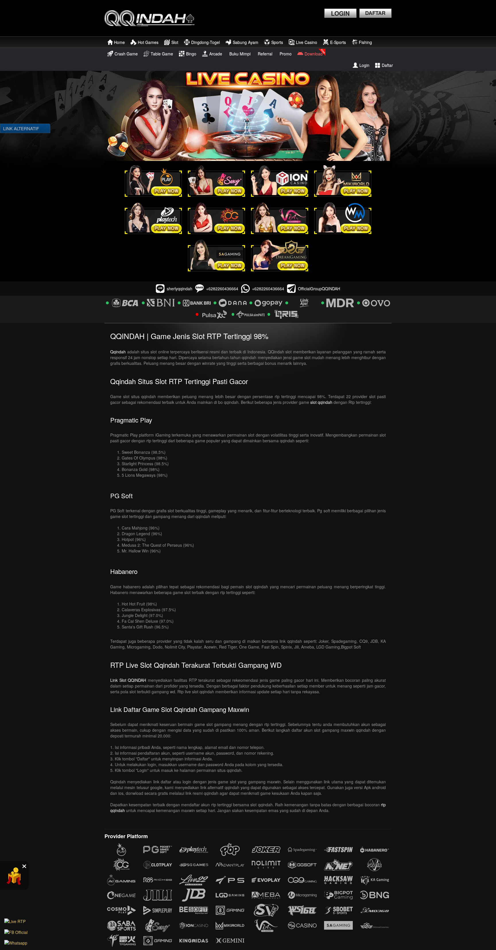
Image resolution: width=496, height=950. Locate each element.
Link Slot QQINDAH (128, 680)
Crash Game (126, 54)
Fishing (365, 42)
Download (314, 54)
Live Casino (306, 42)
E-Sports (338, 42)
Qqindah (118, 352)
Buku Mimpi (240, 54)
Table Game (162, 54)
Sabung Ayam (245, 42)
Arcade (215, 54)
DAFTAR (375, 13)
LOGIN (340, 13)
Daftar (387, 65)
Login (364, 65)
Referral (265, 54)
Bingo (191, 54)
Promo (286, 54)
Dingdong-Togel (205, 42)
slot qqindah (321, 402)
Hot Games (148, 42)
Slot (174, 42)
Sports (277, 42)
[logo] (152, 18)
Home (119, 42)
